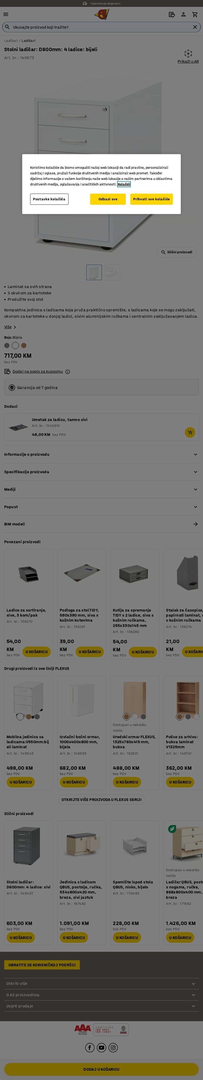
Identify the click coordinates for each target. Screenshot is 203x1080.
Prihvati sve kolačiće (151, 199)
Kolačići (124, 184)
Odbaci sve (108, 199)
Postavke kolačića (49, 199)
